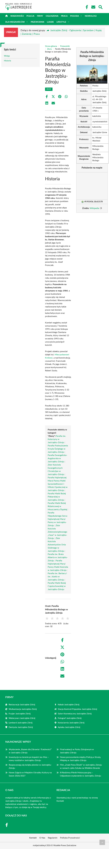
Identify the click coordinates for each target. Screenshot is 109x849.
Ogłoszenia (52, 16)
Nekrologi (91, 16)
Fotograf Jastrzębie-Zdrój (69, 718)
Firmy (40, 16)
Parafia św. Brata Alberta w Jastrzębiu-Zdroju (58, 557)
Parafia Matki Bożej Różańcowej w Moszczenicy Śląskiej (57, 506)
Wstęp (7, 56)
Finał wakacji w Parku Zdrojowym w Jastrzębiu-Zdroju (77, 751)
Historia (7, 61)
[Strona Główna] (6, 16)
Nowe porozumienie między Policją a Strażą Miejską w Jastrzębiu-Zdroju (80, 758)
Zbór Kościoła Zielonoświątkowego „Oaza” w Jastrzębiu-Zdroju (57, 531)
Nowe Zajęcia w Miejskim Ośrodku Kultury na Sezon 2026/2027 (30, 774)
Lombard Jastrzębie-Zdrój (20, 723)
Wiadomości (17, 16)
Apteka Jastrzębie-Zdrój (69, 727)
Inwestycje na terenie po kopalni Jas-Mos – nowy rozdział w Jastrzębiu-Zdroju (29, 758)
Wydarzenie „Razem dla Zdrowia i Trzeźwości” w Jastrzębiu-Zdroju (30, 751)
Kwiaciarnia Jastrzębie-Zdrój (71, 723)
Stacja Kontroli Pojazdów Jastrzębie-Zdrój (77, 709)
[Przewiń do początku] (102, 842)
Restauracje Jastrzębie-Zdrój (22, 705)
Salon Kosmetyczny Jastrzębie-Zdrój (75, 714)
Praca (64, 16)
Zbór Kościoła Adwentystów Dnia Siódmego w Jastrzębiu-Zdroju (57, 544)
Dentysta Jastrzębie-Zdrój (21, 727)
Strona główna (51, 46)
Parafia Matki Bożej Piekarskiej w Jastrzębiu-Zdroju (57, 496)
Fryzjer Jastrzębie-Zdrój (20, 714)
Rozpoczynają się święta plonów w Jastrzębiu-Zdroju (30, 766)
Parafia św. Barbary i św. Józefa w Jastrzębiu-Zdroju (57, 576)
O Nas (42, 838)
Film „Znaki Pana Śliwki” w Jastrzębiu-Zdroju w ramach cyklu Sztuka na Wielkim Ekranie (81, 766)
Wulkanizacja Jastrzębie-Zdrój (23, 709)
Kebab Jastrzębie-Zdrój (68, 705)
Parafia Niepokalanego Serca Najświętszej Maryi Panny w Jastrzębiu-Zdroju (57, 519)
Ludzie (50, 22)
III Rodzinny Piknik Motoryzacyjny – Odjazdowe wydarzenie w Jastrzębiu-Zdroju (80, 774)
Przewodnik (37, 22)
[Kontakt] (93, 7)
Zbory (49, 49)
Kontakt (60, 801)
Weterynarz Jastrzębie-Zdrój (22, 718)
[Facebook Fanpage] (86, 7)
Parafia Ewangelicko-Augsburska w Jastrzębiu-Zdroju (57, 458)
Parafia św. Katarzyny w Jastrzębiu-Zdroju (57, 439)
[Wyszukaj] (100, 6)
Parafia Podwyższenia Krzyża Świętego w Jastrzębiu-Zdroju (58, 449)
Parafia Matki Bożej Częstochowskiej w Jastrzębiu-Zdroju (57, 586)
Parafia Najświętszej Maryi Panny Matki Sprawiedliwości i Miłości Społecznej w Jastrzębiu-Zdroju (58, 484)
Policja (30, 16)
